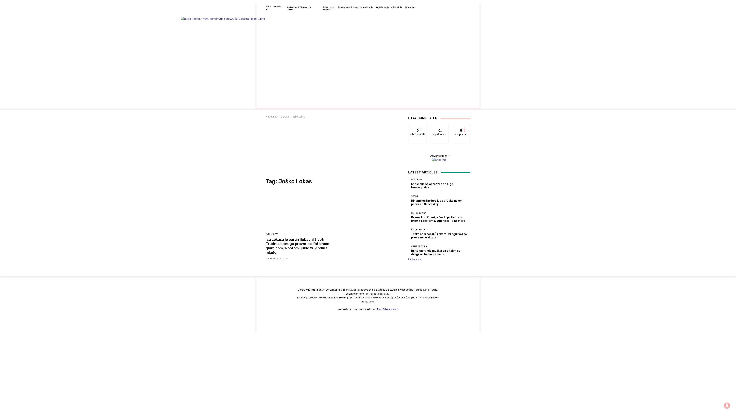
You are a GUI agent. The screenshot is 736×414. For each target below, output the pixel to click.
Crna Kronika (419, 246)
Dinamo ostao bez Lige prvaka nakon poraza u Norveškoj (436, 202)
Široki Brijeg (418, 230)
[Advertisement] (332, 148)
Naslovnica (272, 116)
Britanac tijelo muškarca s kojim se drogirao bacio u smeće (435, 252)
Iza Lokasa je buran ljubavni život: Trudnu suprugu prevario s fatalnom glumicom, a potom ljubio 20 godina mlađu (297, 246)
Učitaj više (414, 259)
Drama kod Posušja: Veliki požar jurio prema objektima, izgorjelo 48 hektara (438, 219)
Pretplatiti (461, 127)
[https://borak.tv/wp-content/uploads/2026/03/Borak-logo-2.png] (293, 56)
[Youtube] (468, 8)
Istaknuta (272, 234)
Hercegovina (418, 213)
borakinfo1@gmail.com (385, 309)
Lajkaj (417, 127)
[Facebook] (449, 8)
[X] (463, 8)
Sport (414, 196)
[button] (465, 103)
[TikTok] (459, 8)
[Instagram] (454, 8)
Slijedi (439, 127)
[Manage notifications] (727, 405)
